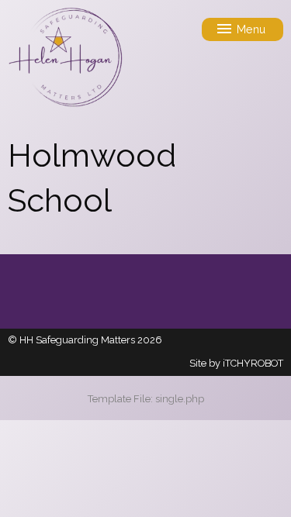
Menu (249, 29)
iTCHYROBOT (253, 363)
